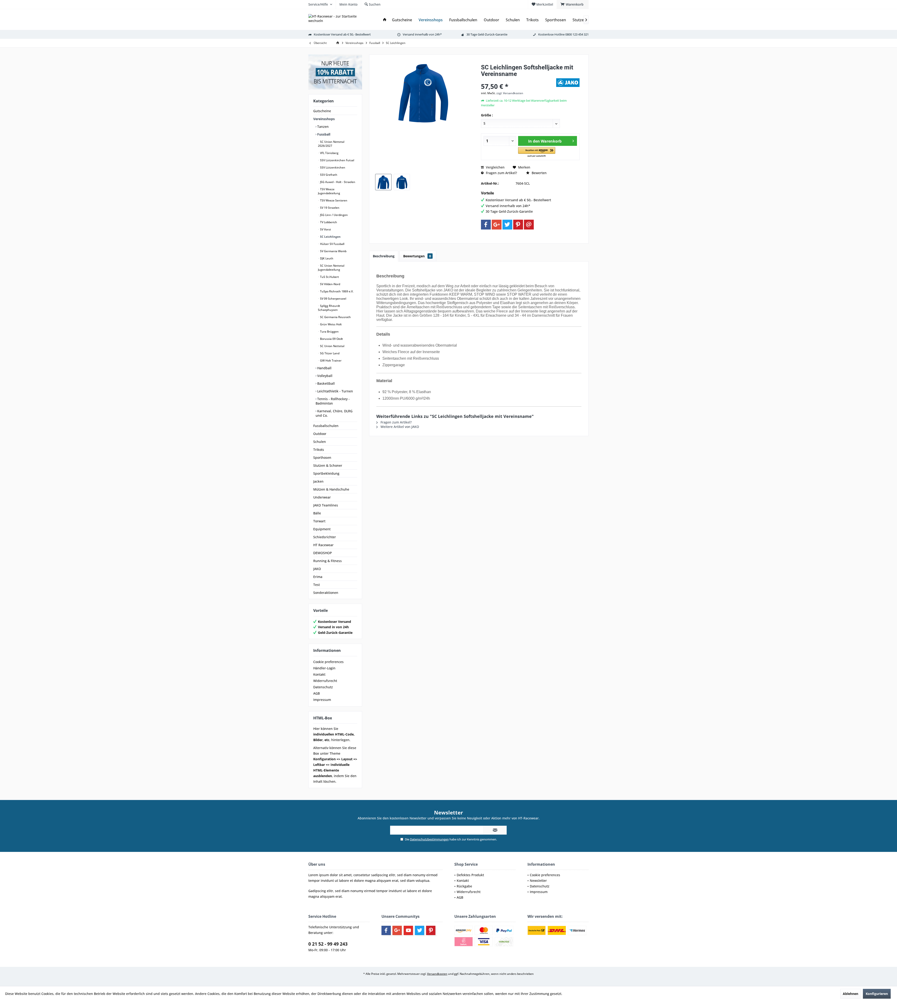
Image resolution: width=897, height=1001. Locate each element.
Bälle (317, 513)
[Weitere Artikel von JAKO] (568, 82)
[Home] (385, 20)
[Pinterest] (518, 225)
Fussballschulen (325, 425)
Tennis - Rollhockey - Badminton (333, 401)
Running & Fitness (327, 561)
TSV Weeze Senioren (333, 200)
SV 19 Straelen (329, 208)
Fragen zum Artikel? (501, 173)
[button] (536, 152)
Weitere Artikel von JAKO (399, 426)
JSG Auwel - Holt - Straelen (337, 182)
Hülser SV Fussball (331, 244)
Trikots (318, 449)
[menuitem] (573, 4)
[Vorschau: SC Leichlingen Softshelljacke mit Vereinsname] (383, 182)
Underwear (322, 497)
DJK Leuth (326, 258)
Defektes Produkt (470, 875)
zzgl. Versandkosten (509, 93)
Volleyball (324, 375)
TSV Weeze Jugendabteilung (329, 191)
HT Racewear (323, 545)
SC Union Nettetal (331, 346)
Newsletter (538, 880)
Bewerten (539, 173)
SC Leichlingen (330, 237)
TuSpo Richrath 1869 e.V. (336, 291)
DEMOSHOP (322, 553)
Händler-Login (324, 668)
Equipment (322, 529)
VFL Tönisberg (328, 153)
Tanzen (322, 126)
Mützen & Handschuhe (331, 489)
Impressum (322, 699)
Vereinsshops (324, 119)
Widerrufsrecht (325, 680)
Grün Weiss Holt (330, 324)
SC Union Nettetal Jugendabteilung (331, 268)
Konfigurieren (877, 993)
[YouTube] (408, 930)
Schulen (319, 441)
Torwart (319, 521)
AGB (316, 693)
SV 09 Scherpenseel (332, 299)
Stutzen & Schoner (327, 465)
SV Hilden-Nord (329, 284)
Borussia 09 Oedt (331, 339)
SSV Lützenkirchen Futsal (336, 160)
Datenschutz (323, 687)
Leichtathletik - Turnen (334, 391)
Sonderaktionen (325, 592)
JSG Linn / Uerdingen (333, 215)
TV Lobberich (328, 222)
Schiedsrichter (324, 537)
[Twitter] (507, 225)
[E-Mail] (529, 225)
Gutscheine (322, 111)
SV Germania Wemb (332, 251)
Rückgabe (464, 886)
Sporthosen (322, 457)
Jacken (318, 481)
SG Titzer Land (329, 353)
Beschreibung (384, 256)
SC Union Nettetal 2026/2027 (331, 144)
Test (316, 584)
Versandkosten (437, 974)
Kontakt (319, 674)
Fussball (323, 134)
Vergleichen (495, 167)
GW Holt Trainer (330, 360)
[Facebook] (486, 225)
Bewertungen (417, 256)
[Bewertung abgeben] (518, 80)
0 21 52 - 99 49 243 (328, 944)
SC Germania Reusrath (335, 317)
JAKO (317, 569)
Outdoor (319, 433)
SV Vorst (325, 229)
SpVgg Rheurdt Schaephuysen (329, 308)
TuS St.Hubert (329, 277)
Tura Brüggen (329, 332)
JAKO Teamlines (325, 505)
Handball (323, 368)
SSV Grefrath (328, 175)
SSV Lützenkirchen (332, 167)
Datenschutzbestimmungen (429, 839)
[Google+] (497, 225)
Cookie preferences (328, 662)
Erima (317, 576)
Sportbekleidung (326, 473)
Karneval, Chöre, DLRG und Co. (334, 413)
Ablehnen (850, 993)
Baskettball (325, 383)
